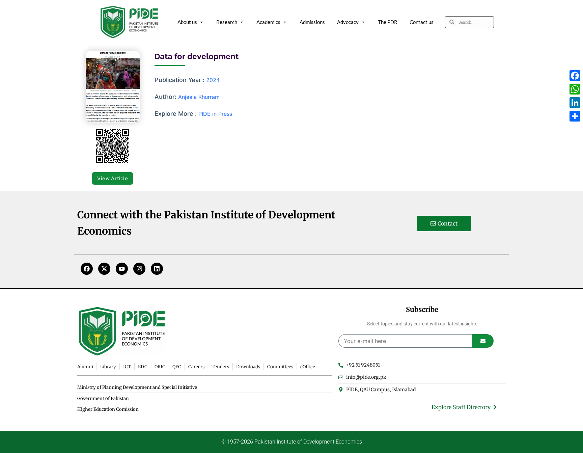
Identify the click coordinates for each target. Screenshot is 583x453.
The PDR (387, 22)
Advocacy (348, 22)
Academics (268, 22)
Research (226, 22)
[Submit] (483, 341)
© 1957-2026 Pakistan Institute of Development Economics (291, 441)
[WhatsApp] (575, 89)
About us (187, 22)
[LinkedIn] (575, 102)
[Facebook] (87, 269)
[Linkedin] (157, 269)
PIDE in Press (215, 113)
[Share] (575, 116)
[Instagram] (139, 269)
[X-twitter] (104, 269)
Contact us (422, 22)
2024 (213, 80)
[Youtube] (122, 269)
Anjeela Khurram (199, 97)
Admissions (312, 22)
